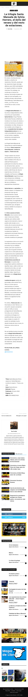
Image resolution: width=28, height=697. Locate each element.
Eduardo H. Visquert (13, 583)
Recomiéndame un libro (8, 689)
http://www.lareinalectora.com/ (14, 433)
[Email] (21, 406)
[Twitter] (6, 406)
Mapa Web (7, 690)
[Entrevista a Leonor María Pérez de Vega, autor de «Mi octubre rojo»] (5, 467)
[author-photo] (14, 429)
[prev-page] (3, 505)
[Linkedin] (17, 406)
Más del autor (19, 453)
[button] (2, 4)
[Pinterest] (10, 406)
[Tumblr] (24, 406)
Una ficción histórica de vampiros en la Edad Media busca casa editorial (18, 489)
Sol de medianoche (6, 415)
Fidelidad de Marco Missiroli (17, 613)
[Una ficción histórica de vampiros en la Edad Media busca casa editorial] (5, 490)
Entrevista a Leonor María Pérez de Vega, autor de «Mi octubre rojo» (17, 467)
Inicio (3, 7)
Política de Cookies (14, 692)
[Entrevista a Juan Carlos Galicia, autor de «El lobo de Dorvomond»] (5, 459)
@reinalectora (9, 352)
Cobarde (11, 581)
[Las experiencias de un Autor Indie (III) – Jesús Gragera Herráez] (5, 599)
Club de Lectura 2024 (19, 689)
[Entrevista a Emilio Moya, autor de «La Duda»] (5, 475)
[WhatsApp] (13, 406)
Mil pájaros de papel (21, 415)
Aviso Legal (18, 690)
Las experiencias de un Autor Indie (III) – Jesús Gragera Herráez (17, 598)
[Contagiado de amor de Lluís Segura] (5, 591)
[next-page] (5, 505)
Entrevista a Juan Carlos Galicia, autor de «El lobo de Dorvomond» (17, 459)
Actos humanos (13, 545)
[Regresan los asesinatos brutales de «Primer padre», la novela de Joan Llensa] (5, 497)
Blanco (11, 552)
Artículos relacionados (8, 453)
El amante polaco (14, 573)
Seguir (23, 514)
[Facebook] (3, 406)
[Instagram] (10, 447)
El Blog (12, 7)
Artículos (7, 7)
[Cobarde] (5, 584)
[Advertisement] (14, 46)
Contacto (13, 690)
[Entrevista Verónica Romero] (5, 482)
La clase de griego (14, 560)
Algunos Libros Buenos (13, 546)
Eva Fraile (10, 29)
